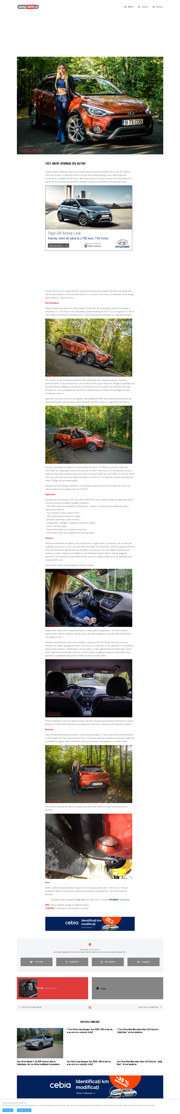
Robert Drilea (51, 988)
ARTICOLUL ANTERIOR (31, 1007)
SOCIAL (159, 6)
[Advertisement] (90, 32)
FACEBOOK (74, 962)
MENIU (131, 6)
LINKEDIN (146, 962)
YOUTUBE (39, 962)
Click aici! (80, 899)
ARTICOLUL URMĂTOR (148, 1007)
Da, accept (8, 1110)
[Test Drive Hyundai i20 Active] (88, 347)
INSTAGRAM (110, 962)
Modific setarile (24, 1110)
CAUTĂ (145, 6)
